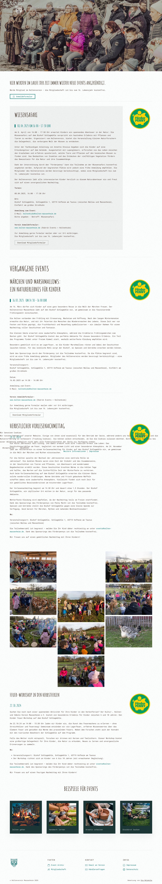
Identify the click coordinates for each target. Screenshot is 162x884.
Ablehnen (24, 448)
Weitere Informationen (74, 451)
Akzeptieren (8, 448)
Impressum (94, 451)
